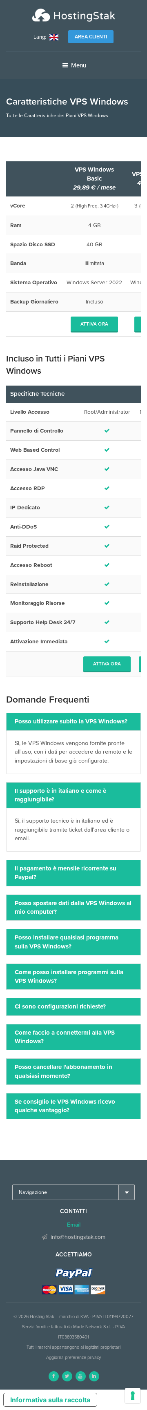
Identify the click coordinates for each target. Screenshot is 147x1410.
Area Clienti (91, 37)
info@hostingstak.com (78, 1237)
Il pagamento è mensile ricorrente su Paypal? (65, 873)
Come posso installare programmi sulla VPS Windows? (69, 976)
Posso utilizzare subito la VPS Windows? (71, 721)
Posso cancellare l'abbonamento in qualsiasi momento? (63, 1071)
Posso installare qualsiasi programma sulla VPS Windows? (66, 942)
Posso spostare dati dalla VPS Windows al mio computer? (73, 907)
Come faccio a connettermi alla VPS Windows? (65, 1037)
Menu (77, 65)
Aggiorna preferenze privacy (73, 1357)
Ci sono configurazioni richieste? (60, 1006)
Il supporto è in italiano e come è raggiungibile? (60, 795)
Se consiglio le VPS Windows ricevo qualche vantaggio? (65, 1106)
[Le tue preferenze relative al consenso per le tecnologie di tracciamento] (132, 1395)
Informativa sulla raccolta (50, 1400)
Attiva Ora (94, 324)
